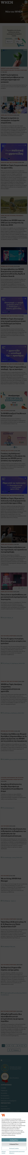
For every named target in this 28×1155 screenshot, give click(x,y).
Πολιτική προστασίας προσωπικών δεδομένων (17, 1152)
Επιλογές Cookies (14, 1148)
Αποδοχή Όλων (14, 1140)
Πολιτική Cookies (4, 1152)
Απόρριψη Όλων (14, 1144)
